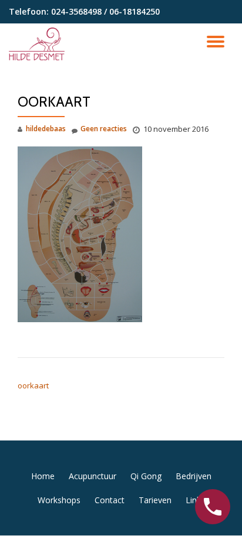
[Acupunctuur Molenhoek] (39, 43)
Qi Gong (146, 476)
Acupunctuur (92, 476)
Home (43, 476)
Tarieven (155, 500)
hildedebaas (46, 129)
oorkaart (33, 385)
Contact (110, 500)
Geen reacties (103, 129)
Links (195, 500)
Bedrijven (193, 476)
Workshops (59, 500)
